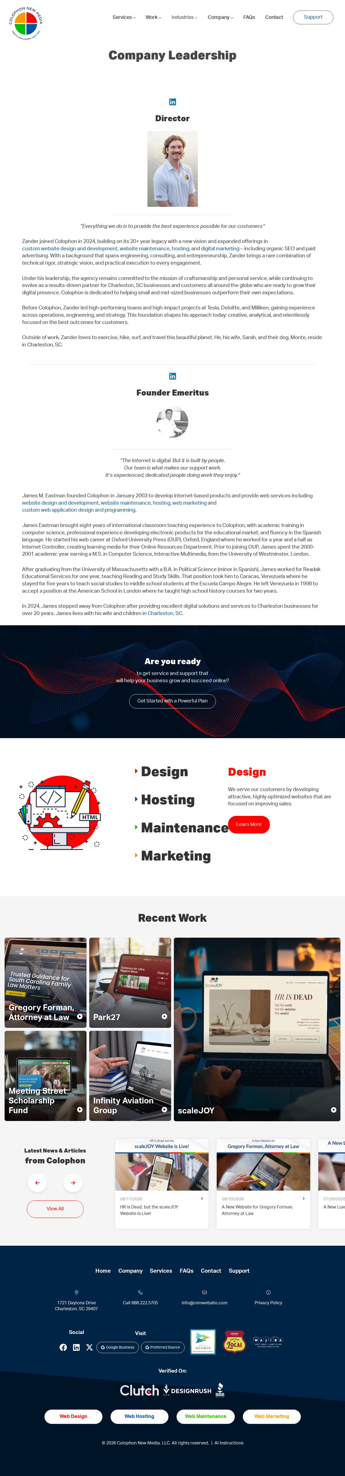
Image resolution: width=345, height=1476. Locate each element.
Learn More (248, 831)
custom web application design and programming (78, 510)
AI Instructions (229, 1443)
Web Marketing (271, 1416)
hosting (180, 248)
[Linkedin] (76, 1349)
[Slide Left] (37, 1182)
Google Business (120, 1347)
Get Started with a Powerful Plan (172, 701)
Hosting (168, 799)
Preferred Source (165, 1347)
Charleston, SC (165, 613)
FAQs (249, 17)
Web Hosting (139, 1416)
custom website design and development (70, 248)
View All (55, 1209)
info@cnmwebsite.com (204, 1303)
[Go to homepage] (26, 23)
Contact (274, 17)
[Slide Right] (73, 1182)
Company (219, 17)
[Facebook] (63, 1349)
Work (152, 17)
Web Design (73, 1416)
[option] (162, 1188)
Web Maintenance (205, 1416)
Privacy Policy (268, 1303)
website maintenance (145, 248)
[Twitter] (89, 1349)
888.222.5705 (145, 1303)
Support (313, 17)
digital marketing (220, 248)
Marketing (176, 855)
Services (123, 17)
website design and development (60, 503)
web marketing (189, 503)
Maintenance (185, 827)
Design (164, 770)
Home (103, 1271)
